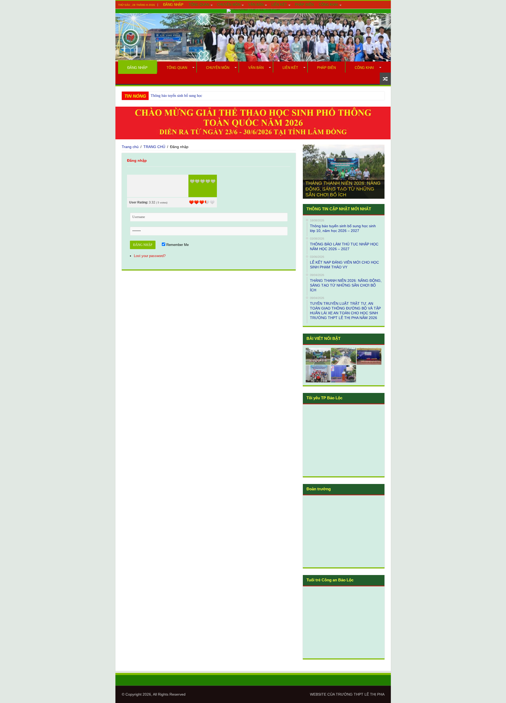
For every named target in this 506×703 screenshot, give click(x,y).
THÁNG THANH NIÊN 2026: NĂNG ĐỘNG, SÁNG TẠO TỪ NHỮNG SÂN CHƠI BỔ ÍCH (343, 188)
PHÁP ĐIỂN (304, 5)
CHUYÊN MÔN (228, 5)
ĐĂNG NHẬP (173, 5)
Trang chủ (130, 147)
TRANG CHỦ (154, 147)
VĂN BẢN (256, 5)
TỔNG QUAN (199, 5)
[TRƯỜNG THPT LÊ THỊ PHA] (253, 11)
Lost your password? (150, 256)
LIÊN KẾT (279, 5)
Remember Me (177, 245)
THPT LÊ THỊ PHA (369, 694)
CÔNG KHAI (328, 5)
